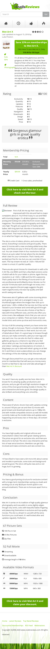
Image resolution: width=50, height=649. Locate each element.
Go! (46, 14)
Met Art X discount (14, 366)
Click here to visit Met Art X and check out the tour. (25, 191)
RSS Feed (29, 625)
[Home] (6, 24)
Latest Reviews (15, 621)
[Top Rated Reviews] (31, 24)
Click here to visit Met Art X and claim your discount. (25, 602)
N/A (16, 157)
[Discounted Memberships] (44, 24)
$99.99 (17, 171)
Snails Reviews (25, 6)
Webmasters (39, 625)
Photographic (10, 67)
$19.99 (17, 161)
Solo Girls (6, 58)
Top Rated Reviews (31, 621)
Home (4, 621)
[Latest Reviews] (18, 24)
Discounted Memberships (12, 625)
